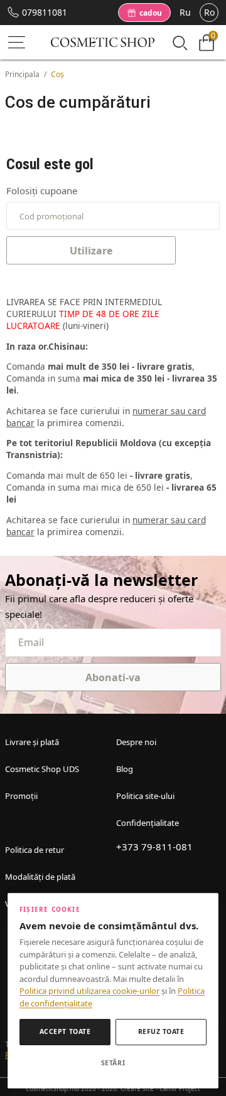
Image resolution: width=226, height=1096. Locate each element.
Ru (185, 12)
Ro (209, 12)
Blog (124, 769)
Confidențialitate (147, 822)
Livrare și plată (32, 742)
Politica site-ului (145, 795)
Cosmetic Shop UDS (42, 769)
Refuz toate (161, 1031)
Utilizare (91, 251)
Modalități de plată (40, 876)
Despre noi (136, 742)
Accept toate (65, 1031)
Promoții (21, 795)
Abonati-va (113, 677)
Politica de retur (34, 849)
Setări (113, 1062)
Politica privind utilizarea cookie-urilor (89, 990)
